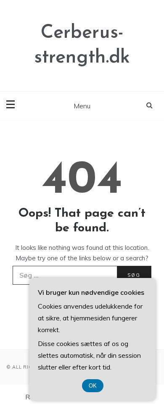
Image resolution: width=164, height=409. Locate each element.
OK (93, 386)
